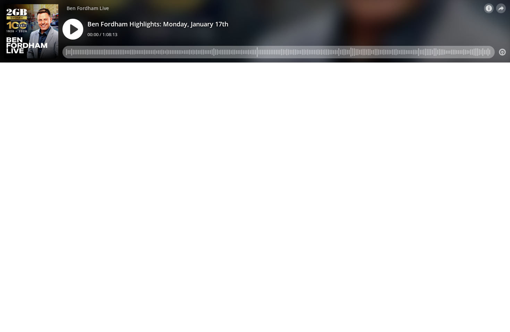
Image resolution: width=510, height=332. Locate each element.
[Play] (72, 29)
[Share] (501, 8)
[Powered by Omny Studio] (502, 52)
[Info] (489, 8)
